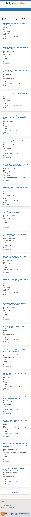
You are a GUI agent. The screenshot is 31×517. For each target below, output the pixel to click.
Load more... (15, 492)
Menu (16, 9)
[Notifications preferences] (3, 514)
